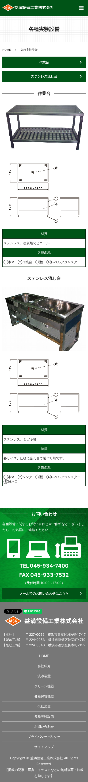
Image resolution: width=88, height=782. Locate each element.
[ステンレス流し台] (44, 387)
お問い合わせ (44, 726)
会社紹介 (44, 666)
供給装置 (44, 706)
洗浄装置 (44, 676)
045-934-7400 (49, 566)
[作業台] (44, 191)
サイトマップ (44, 747)
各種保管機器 (44, 696)
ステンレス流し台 (44, 76)
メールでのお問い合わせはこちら (44, 593)
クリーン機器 (44, 686)
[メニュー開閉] (81, 8)
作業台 (44, 62)
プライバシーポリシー (44, 737)
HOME (6, 49)
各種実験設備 (44, 716)
